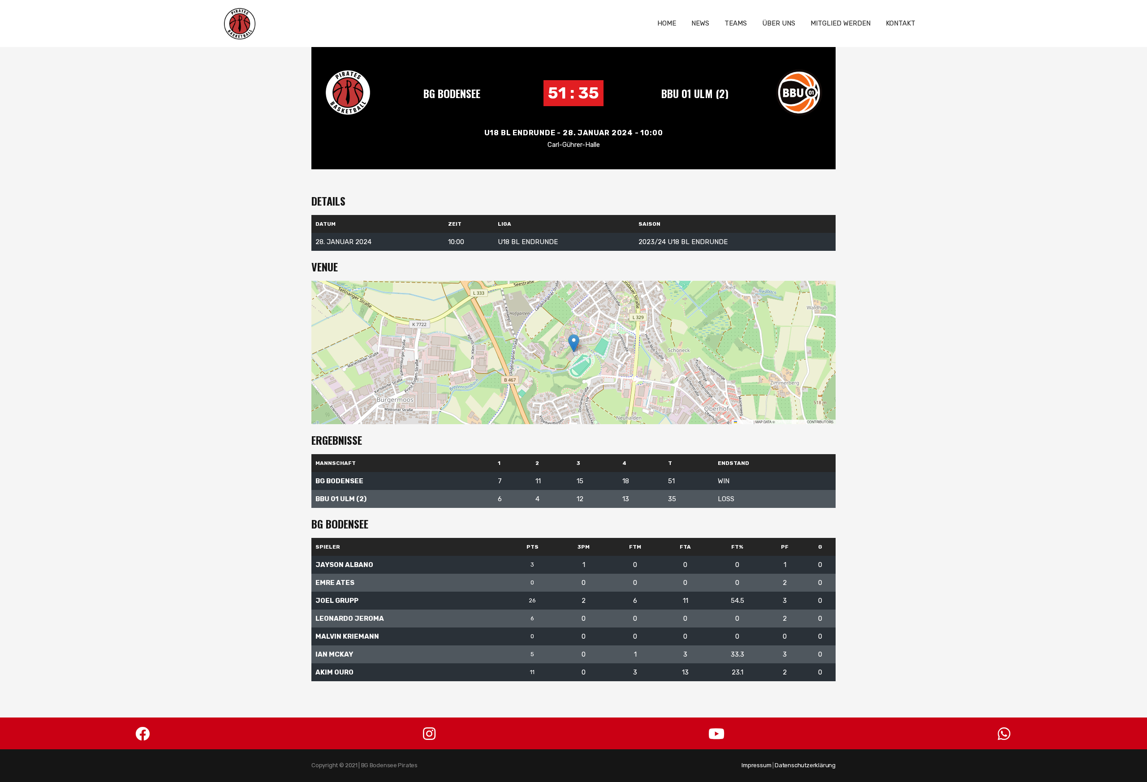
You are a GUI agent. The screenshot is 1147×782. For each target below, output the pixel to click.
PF (785, 547)
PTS (532, 547)
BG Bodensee (451, 93)
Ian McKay (334, 654)
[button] (573, 343)
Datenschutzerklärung (805, 765)
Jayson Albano (344, 565)
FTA (685, 547)
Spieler (327, 547)
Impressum (756, 765)
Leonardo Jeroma (349, 618)
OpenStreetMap (791, 421)
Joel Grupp (336, 601)
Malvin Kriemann (347, 636)
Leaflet (745, 421)
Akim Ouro (334, 672)
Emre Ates (334, 583)
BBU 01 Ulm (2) (695, 93)
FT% (737, 547)
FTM (635, 547)
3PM (584, 547)
